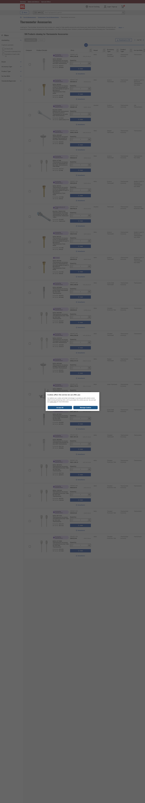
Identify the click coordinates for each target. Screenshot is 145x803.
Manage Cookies (85, 408)
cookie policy (53, 402)
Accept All (59, 408)
